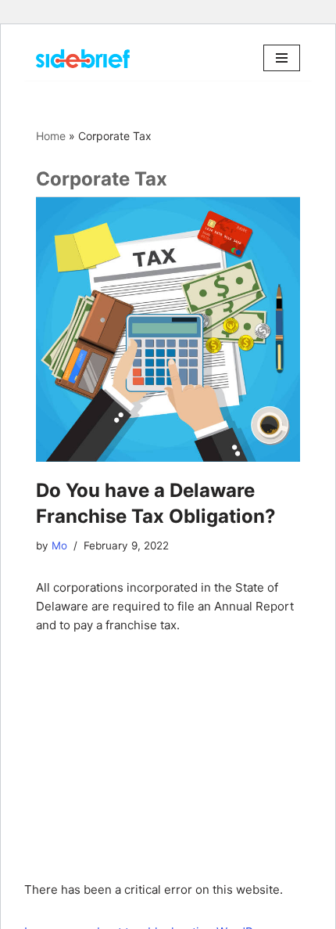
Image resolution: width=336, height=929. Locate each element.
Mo (59, 545)
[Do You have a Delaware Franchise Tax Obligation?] (168, 329)
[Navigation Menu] (281, 58)
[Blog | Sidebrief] (83, 58)
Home (51, 135)
